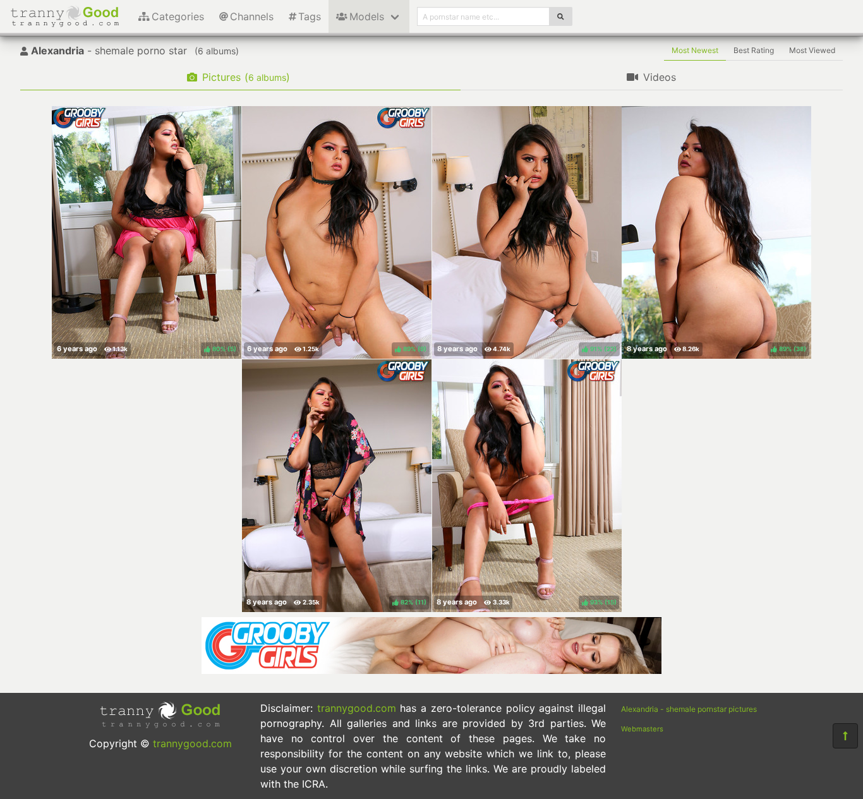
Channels (252, 16)
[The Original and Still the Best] (431, 670)
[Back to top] (845, 735)
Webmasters (642, 728)
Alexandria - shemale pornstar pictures (689, 709)
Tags (309, 16)
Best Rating (753, 50)
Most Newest (695, 50)
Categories (178, 16)
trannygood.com (192, 743)
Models (366, 16)
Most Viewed (812, 50)
